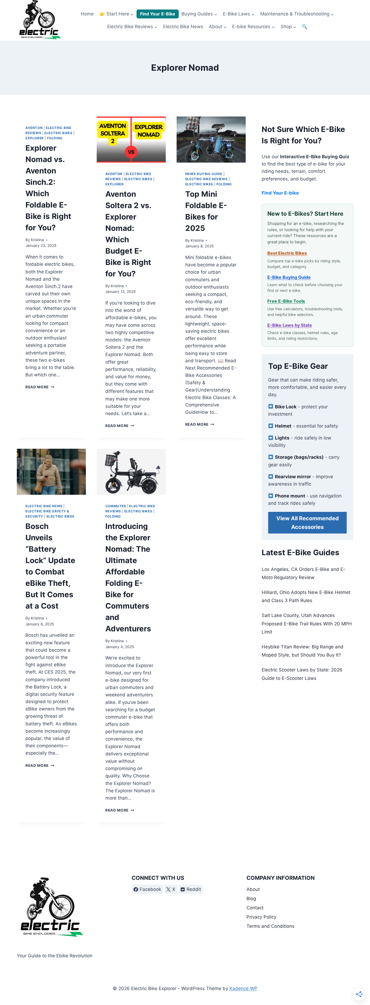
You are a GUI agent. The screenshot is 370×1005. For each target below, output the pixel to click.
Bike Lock (286, 406)
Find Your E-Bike (157, 14)
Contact (255, 907)
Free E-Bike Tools (286, 301)
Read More (39, 387)
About (253, 889)
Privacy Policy (261, 917)
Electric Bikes (58, 133)
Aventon (34, 128)
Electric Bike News (183, 26)
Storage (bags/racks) (299, 457)
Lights (282, 438)
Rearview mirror (293, 476)
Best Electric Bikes (287, 253)
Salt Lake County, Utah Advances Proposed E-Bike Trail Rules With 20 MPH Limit (307, 624)
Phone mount (290, 496)
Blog (251, 898)
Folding (55, 138)
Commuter (115, 506)
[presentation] (131, 140)
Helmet (283, 426)
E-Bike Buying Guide (289, 277)
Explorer (34, 138)
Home (87, 14)
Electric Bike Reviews (206, 179)
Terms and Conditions (270, 926)
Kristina (37, 240)
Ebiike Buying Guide (203, 174)
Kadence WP (243, 988)
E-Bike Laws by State (289, 325)
